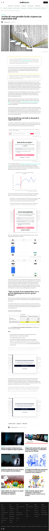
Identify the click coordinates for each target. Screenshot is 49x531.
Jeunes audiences (11, 512)
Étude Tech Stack (30, 8)
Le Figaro (27, 516)
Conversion (2, 516)
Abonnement (5, 8)
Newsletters (11, 520)
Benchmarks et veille (44, 506)
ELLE (26, 512)
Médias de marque (11, 514)
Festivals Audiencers (12, 508)
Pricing (17, 510)
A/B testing (2, 506)
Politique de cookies (38, 526)
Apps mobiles (3, 510)
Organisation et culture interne (20, 506)
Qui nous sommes (3, 526)
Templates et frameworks (44, 514)
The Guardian (36, 512)
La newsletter (8, 526)
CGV (42, 526)
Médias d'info (25, 423)
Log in (46, 2)
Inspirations (3, 14)
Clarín (26, 508)
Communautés (3, 514)
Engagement (10, 8)
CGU (26, 526)
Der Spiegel (27, 510)
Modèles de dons (11, 518)
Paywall (17, 508)
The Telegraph (36, 516)
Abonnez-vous (43, 8)
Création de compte (23, 8)
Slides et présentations (44, 512)
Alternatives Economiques (25, 60)
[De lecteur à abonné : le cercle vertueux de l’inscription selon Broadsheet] (12, 460)
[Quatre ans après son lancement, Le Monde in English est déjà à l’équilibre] (12, 438)
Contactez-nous (18, 526)
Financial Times (36, 506)
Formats (42, 504)
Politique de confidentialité (31, 526)
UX (16, 520)
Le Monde (35, 508)
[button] (47, 6)
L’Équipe (27, 514)
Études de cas (43, 508)
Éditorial (2, 522)
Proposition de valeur (19, 512)
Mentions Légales (23, 526)
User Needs (17, 518)
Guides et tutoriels (43, 510)
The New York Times (37, 514)
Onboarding (10, 522)
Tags (1, 504)
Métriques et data (11, 516)
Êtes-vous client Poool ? (37, 8)
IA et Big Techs (11, 510)
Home (2, 10)
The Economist (36, 510)
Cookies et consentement (4, 518)
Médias (27, 504)
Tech (17, 516)
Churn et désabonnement (4, 512)
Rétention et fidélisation (16, 8)
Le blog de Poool (13, 526)
